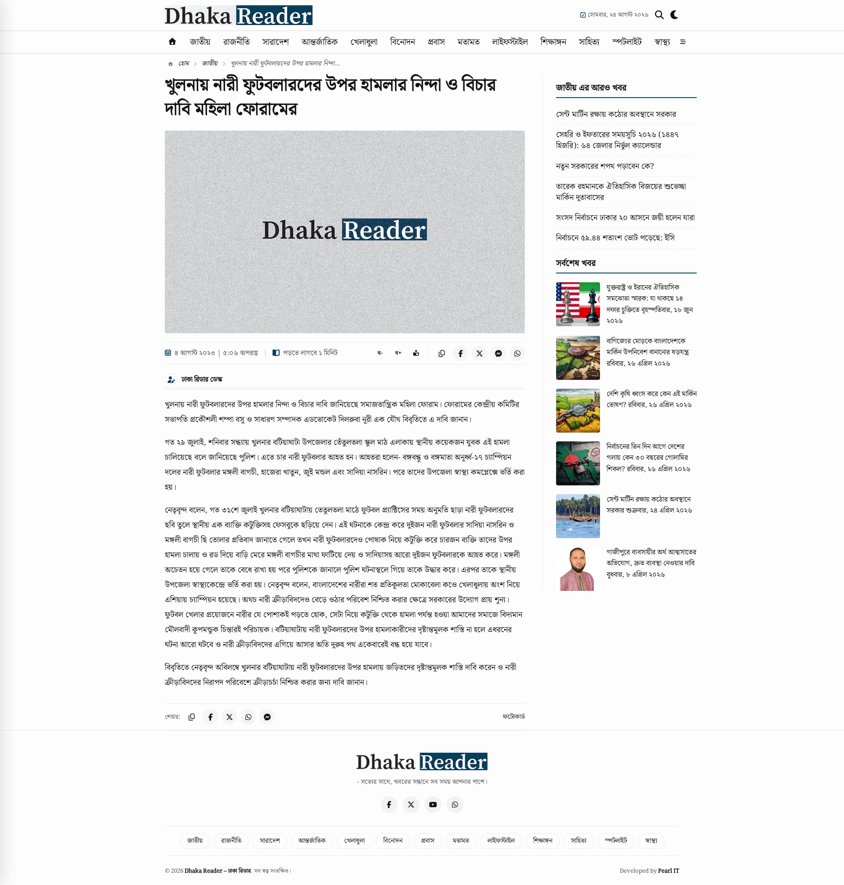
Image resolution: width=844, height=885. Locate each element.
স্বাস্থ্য (662, 42)
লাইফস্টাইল (510, 42)
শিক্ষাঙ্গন (553, 42)
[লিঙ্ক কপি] (441, 353)
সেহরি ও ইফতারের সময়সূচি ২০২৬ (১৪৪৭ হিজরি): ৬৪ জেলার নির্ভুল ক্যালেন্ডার (617, 140)
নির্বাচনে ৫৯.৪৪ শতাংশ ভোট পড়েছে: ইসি (615, 238)
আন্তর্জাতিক (320, 42)
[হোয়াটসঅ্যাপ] (455, 804)
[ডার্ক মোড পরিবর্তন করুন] (674, 15)
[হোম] (172, 41)
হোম (182, 63)
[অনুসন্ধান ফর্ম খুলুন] (659, 15)
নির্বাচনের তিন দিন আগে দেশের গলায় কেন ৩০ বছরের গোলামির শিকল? (647, 458)
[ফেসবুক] (389, 804)
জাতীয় (200, 42)
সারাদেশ (275, 42)
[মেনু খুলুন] (683, 42)
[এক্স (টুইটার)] (411, 804)
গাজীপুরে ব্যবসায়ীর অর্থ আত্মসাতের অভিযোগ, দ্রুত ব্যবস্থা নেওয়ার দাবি (651, 558)
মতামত (469, 42)
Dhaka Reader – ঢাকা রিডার (218, 871)
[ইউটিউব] (433, 804)
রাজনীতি (236, 42)
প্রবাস (436, 42)
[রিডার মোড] (416, 353)
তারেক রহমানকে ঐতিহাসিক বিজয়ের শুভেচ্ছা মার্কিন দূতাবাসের (621, 192)
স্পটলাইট (627, 42)
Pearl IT (668, 871)
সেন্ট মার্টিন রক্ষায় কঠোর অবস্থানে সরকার (616, 114)
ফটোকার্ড (514, 717)
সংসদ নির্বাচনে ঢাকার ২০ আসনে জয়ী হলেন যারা (625, 217)
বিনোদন (402, 42)
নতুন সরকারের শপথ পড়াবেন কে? (605, 166)
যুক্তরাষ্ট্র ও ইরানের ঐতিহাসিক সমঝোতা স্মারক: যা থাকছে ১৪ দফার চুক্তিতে (645, 299)
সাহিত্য (589, 42)
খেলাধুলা (364, 42)
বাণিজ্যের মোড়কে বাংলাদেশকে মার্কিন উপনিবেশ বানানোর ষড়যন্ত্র (648, 347)
